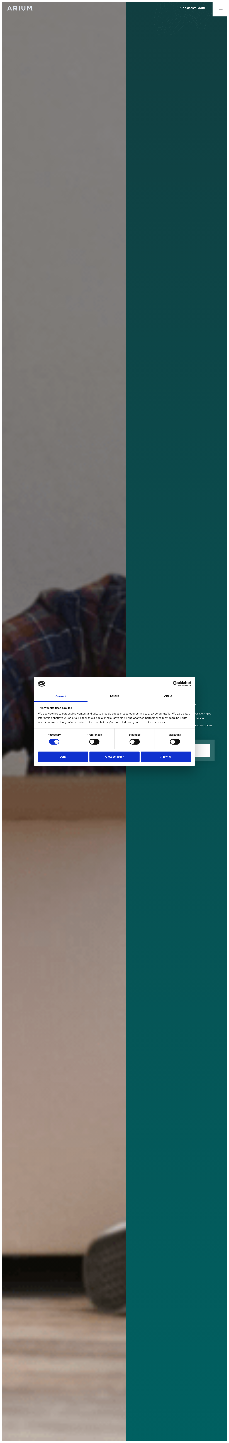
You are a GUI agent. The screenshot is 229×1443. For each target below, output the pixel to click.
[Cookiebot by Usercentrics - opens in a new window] (175, 683)
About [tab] (168, 695)
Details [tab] (114, 695)
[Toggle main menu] (221, 8)
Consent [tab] (60, 696)
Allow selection (114, 756)
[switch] (94, 742)
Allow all (165, 756)
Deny (63, 756)
